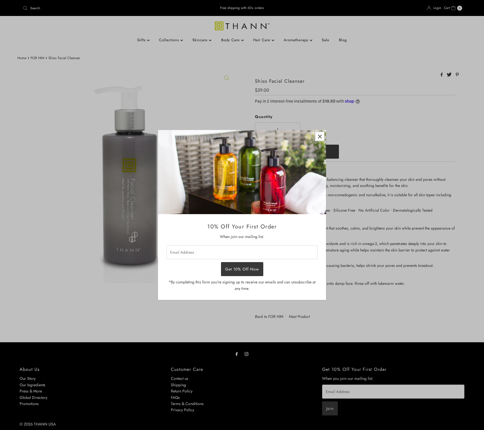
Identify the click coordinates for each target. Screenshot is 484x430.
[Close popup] (320, 136)
